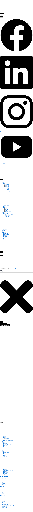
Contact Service (5, 239)
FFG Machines (5, 229)
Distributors (5, 249)
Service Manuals (5, 238)
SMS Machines (5, 228)
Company (3, 182)
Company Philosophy (6, 205)
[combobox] (16, 272)
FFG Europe (5, 204)
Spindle (8, 189)
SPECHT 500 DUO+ (7, 226)
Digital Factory (9, 195)
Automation (8, 193)
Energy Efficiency (9, 191)
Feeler (6, 208)
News (2, 240)
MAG (4, 183)
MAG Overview (7, 184)
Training (4, 237)
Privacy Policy (5, 435)
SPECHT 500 (7, 216)
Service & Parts (4, 232)
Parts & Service (5, 446)
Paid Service (5, 235)
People (4, 206)
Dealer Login (7, 438)
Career (3, 242)
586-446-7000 (14, 268)
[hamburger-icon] (1, 179)
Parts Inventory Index (6, 234)
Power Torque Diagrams (12, 190)
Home (2, 181)
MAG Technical (7, 186)
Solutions (3, 231)
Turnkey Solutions (9, 194)
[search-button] (1, 16)
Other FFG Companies (8, 211)
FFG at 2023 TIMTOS (8, 203)
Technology (3, 230)
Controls (8, 192)
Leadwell (6, 209)
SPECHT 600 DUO (7, 227)
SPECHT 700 (7, 218)
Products (3, 212)
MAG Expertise (7, 185)
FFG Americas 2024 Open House (8, 241)
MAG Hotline (5, 443)
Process (8, 188)
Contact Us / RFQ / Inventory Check (8, 444)
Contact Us (3, 442)
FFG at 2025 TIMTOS (8, 202)
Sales (4, 250)
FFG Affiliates (5, 207)
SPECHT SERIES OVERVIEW (9, 214)
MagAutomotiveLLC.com (8, 509)
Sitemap (32, 510)
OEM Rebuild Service (6, 236)
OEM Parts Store (5, 233)
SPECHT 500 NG (7, 215)
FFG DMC (6, 210)
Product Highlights (4, 476)
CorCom (8, 187)
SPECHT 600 (7, 217)
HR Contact (5, 445)
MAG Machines (5, 213)
